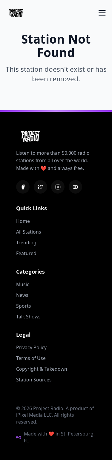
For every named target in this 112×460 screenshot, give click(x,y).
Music (22, 284)
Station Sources (34, 379)
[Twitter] (40, 187)
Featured (26, 253)
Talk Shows (28, 316)
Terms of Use (31, 358)
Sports (23, 306)
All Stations (28, 232)
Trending (26, 242)
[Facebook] (23, 187)
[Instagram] (58, 187)
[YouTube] (75, 187)
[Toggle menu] (102, 12)
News (22, 295)
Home (23, 221)
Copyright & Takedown (41, 369)
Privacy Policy (31, 347)
